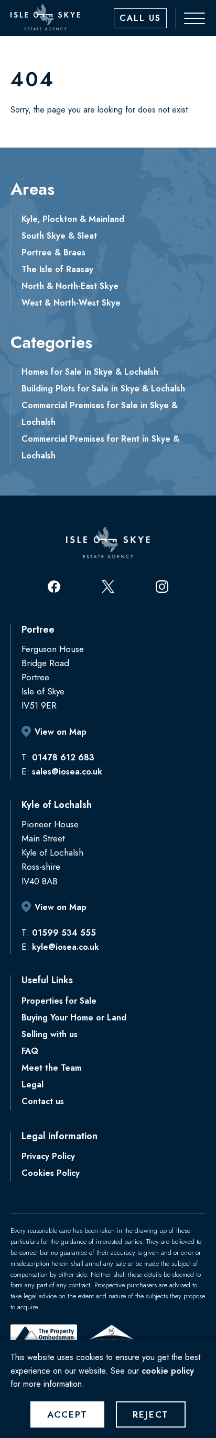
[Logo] (45, 17)
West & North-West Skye (71, 303)
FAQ (29, 1051)
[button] (189, 18)
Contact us (42, 1101)
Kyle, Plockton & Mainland (72, 219)
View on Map (61, 732)
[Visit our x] (108, 586)
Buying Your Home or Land (73, 1018)
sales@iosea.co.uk (67, 772)
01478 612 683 (63, 757)
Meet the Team (51, 1068)
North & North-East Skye (69, 286)
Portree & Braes (53, 252)
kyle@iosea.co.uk (65, 947)
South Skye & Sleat (59, 236)
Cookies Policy (50, 1173)
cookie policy (168, 1371)
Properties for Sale (58, 1001)
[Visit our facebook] (54, 586)
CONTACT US (140, 18)
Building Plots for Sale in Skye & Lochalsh (103, 389)
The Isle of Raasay (57, 269)
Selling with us (49, 1034)
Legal (32, 1084)
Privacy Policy (48, 1156)
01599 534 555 (64, 933)
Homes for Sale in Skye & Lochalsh (89, 372)
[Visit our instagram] (162, 586)
